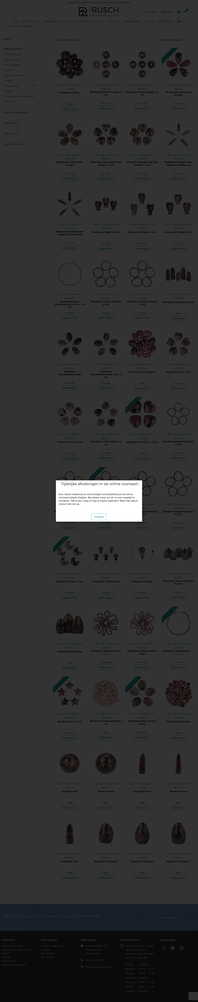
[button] (138, 484)
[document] (99, 501)
